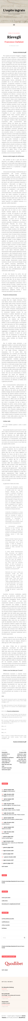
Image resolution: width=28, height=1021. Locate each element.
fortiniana (4, 928)
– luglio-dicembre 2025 (8, 795)
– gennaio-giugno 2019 (7, 853)
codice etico (5, 900)
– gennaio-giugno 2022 (8, 828)
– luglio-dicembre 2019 (7, 850)
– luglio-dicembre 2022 (8, 823)
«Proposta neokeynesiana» (13, 711)
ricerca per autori (6, 897)
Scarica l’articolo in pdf (19, 52)
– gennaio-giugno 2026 (8, 790)
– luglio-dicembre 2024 (11, 804)
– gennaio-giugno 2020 (7, 847)
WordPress (22, 1017)
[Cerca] (24, 938)
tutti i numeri (5, 866)
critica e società (6, 925)
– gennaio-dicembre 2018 (9, 857)
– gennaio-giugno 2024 (11, 809)
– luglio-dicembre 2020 (12, 843)
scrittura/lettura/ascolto (8, 918)
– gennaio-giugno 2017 (7, 863)
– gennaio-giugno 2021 (7, 837)
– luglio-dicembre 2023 (13, 813)
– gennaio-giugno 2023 (12, 818)
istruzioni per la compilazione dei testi (11, 904)
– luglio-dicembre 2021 (8, 832)
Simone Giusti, (6, 1003)
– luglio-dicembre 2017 (7, 860)
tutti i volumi (5, 970)
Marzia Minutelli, (11, 995)
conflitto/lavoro (14, 33)
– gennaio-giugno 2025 (8, 799)
